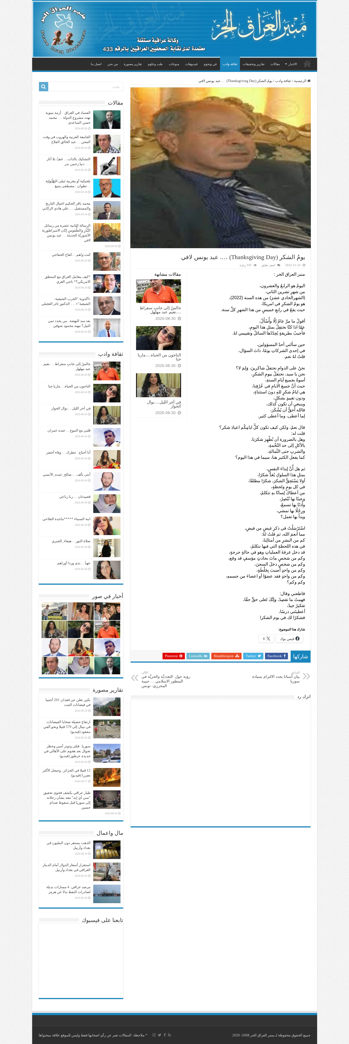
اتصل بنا (96, 64)
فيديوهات (191, 64)
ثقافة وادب (230, 64)
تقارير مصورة (133, 64)
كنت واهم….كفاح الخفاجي (71, 255)
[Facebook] (164, 1035)
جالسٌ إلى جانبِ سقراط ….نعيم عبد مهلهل (160, 309)
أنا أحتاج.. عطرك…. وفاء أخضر (68, 452)
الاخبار (292, 64)
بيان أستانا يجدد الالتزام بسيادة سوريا (276, 677)
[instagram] (154, 1035)
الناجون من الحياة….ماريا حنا (159, 357)
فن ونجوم (210, 64)
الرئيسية (307, 63)
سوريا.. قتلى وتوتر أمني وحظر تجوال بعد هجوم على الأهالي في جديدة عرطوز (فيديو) (67, 751)
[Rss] (169, 1035)
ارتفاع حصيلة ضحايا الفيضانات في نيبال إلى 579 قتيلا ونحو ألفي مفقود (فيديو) (67, 727)
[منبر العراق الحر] (174, 29)
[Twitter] (159, 1035)
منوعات (174, 64)
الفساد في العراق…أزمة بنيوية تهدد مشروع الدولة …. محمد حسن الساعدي (68, 118)
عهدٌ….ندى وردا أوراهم (74, 563)
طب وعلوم (155, 64)
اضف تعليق (268, 265)
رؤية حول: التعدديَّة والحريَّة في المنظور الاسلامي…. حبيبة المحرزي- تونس (166, 679)
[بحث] (43, 86)
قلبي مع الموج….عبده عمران (69, 430)
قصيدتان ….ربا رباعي (75, 496)
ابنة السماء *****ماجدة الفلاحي (67, 519)
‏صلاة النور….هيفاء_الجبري (71, 541)
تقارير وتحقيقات (253, 64)
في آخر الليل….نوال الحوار (164, 404)
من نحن (112, 64)
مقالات (275, 64)
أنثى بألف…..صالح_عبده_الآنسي (67, 474)
